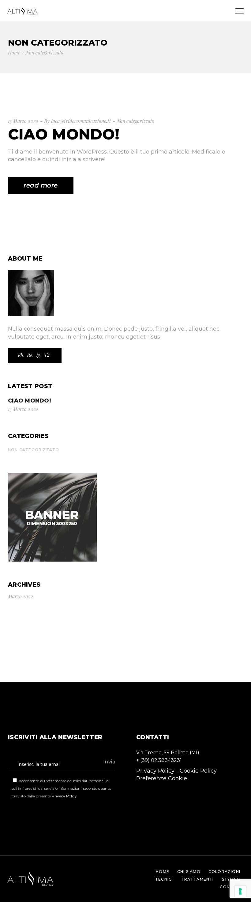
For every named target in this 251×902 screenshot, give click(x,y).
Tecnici (164, 879)
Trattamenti (197, 879)
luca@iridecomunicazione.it (81, 121)
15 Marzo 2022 (23, 121)
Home (162, 871)
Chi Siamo (188, 871)
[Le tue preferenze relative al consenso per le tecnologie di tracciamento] (240, 891)
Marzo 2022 (20, 596)
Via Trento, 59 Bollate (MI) (167, 752)
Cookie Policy (198, 770)
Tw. (48, 355)
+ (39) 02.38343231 (159, 760)
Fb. (21, 355)
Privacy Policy (64, 796)
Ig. (38, 355)
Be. (30, 355)
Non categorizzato (136, 121)
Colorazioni (224, 871)
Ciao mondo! (63, 134)
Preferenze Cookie (161, 778)
